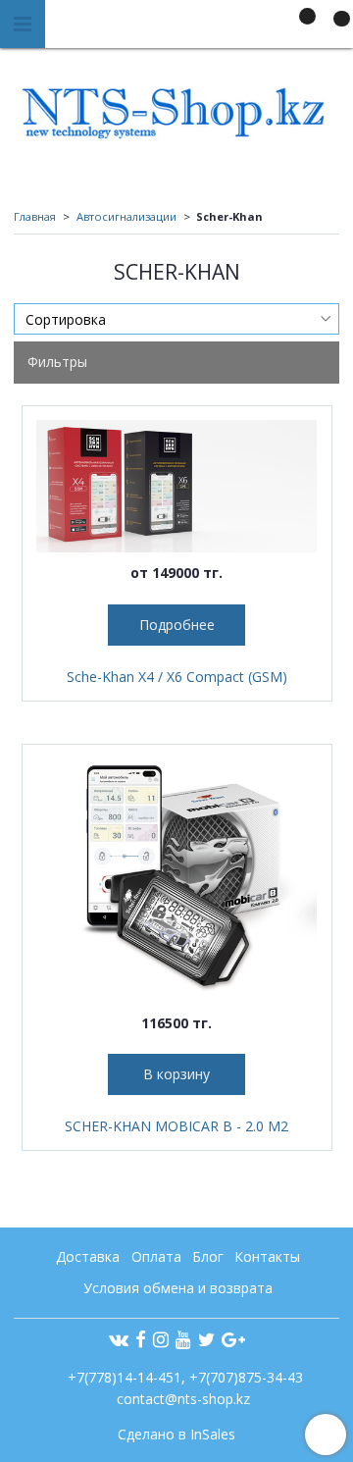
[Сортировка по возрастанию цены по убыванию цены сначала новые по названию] (176, 319)
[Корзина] (332, 27)
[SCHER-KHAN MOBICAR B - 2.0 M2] (177, 880)
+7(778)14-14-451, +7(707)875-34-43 (183, 1377)
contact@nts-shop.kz (183, 1398)
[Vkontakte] (118, 1339)
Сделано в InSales (176, 1434)
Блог (208, 1256)
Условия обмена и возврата (178, 1288)
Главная (35, 216)
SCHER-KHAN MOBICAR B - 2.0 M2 (176, 1126)
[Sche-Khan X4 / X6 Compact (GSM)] (177, 486)
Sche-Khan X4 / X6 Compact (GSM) (177, 676)
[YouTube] (183, 1339)
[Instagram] (161, 1339)
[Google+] (233, 1339)
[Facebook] (140, 1339)
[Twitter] (206, 1339)
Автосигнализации (126, 216)
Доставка (88, 1256)
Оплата (156, 1256)
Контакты (267, 1256)
